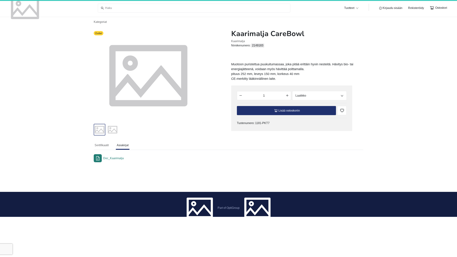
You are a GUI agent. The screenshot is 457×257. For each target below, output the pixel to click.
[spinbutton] (264, 95)
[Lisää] (287, 95)
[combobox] (319, 95)
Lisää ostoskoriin (289, 110)
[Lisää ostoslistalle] (341, 110)
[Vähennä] (240, 95)
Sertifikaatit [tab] (102, 145)
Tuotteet (349, 7)
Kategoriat (100, 21)
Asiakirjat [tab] (123, 145)
